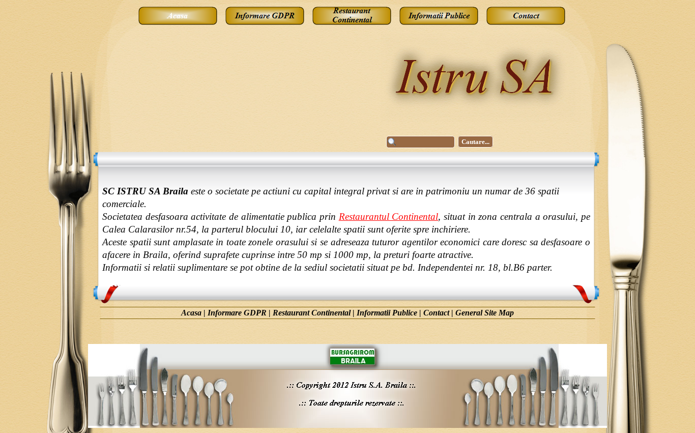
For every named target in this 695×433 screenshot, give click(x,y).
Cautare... (475, 142)
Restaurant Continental (312, 312)
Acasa (191, 312)
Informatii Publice (387, 312)
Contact (436, 312)
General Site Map (484, 312)
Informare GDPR (237, 312)
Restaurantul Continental (389, 216)
